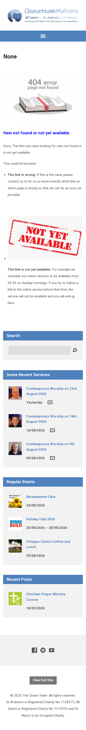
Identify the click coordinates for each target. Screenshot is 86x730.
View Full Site (43, 680)
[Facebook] (34, 650)
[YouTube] (51, 650)
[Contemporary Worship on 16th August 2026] (15, 424)
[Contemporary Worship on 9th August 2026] (15, 452)
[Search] (75, 350)
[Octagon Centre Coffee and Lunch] (15, 550)
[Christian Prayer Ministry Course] (15, 602)
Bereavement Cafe (40, 497)
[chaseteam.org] (43, 650)
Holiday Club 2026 (40, 519)
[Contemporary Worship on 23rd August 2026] (15, 397)
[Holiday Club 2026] (15, 527)
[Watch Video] (50, 402)
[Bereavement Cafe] (15, 505)
